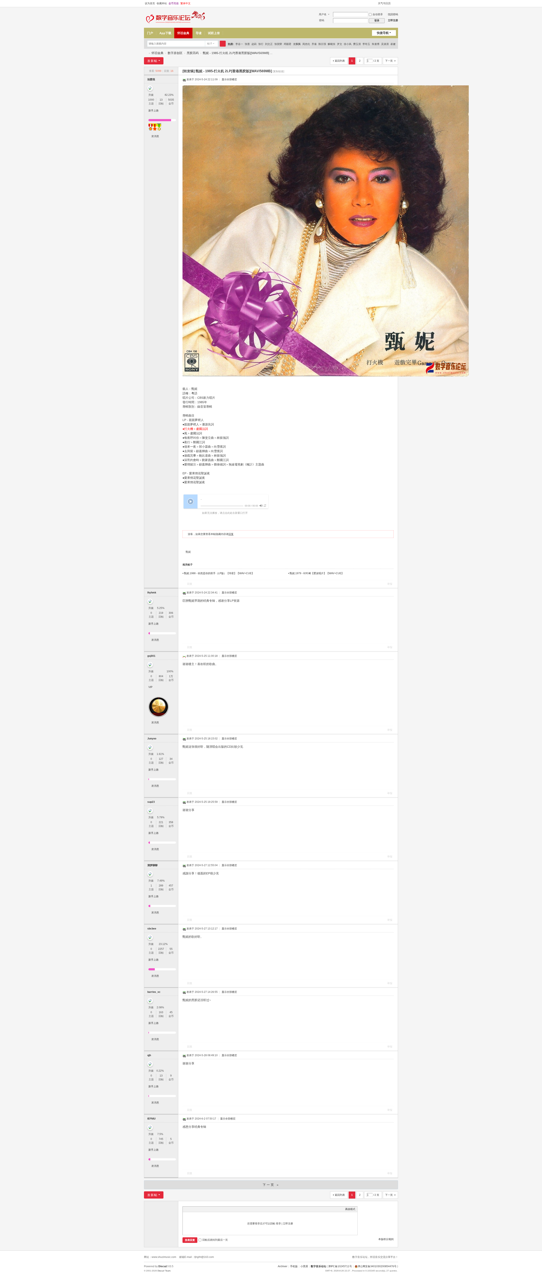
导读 (199, 33)
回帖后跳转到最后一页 (215, 1239)
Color (190, 1209)
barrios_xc (153, 991)
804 (161, 676)
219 (161, 612)
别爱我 (151, 79)
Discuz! (162, 1266)
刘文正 (269, 44)
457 (171, 885)
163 (161, 1012)
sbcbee (151, 928)
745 (161, 1139)
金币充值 (174, 3)
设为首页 (150, 3)
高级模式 (350, 1209)
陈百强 (322, 44)
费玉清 (357, 44)
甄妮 (188, 551)
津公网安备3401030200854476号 (377, 1266)
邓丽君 (287, 44)
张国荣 (278, 44)
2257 (161, 948)
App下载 (165, 33)
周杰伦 (306, 44)
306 (171, 612)
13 (161, 99)
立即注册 (393, 20)
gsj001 (151, 655)
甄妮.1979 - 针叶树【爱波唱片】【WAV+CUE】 (317, 573)
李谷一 (239, 44)
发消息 (155, 136)
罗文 (339, 44)
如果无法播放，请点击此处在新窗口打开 (225, 512)
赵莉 (254, 44)
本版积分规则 (386, 1239)
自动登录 (378, 14)
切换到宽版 (396, 4)
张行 (260, 44)
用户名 (322, 14)
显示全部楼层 (229, 79)
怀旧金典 (183, 33)
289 (161, 885)
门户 (150, 33)
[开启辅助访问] (376, 4)
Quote (206, 1209)
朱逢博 (375, 44)
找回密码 (393, 14)
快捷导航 (383, 33)
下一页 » (271, 1184)
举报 (389, 583)
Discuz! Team (164, 1271)
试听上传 (214, 33)
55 (171, 948)
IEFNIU (151, 1118)
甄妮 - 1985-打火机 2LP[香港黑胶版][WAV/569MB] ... (237, 53)
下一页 (389, 60)
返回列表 (340, 60)
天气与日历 (384, 3)
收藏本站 (162, 3)
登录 (278, 1223)
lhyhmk (151, 592)
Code (211, 1209)
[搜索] (223, 44)
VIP (150, 687)
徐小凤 (347, 44)
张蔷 (247, 44)
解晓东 (331, 44)
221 (161, 822)
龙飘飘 (297, 44)
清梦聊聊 (152, 865)
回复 (231, 534)
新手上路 (153, 110)
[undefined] (261, 505)
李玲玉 (366, 44)
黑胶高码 (193, 53)
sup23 (151, 801)
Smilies (216, 1209)
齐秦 (314, 44)
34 (171, 758)
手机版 (294, 1266)
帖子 (209, 43)
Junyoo (151, 738)
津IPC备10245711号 (340, 1266)
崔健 (392, 44)
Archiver (282, 1266)
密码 (321, 20)
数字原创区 (175, 53)
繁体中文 (185, 3)
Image (195, 1209)
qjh (149, 1055)
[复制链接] (278, 71)
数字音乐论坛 (145, 53)
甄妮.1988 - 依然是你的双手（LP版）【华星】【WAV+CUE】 (219, 573)
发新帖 (152, 61)
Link (201, 1209)
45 (171, 1012)
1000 (151, 99)
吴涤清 (385, 44)
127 (161, 758)
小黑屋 (304, 1266)
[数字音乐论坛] (176, 17)
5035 (171, 99)
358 (171, 822)
